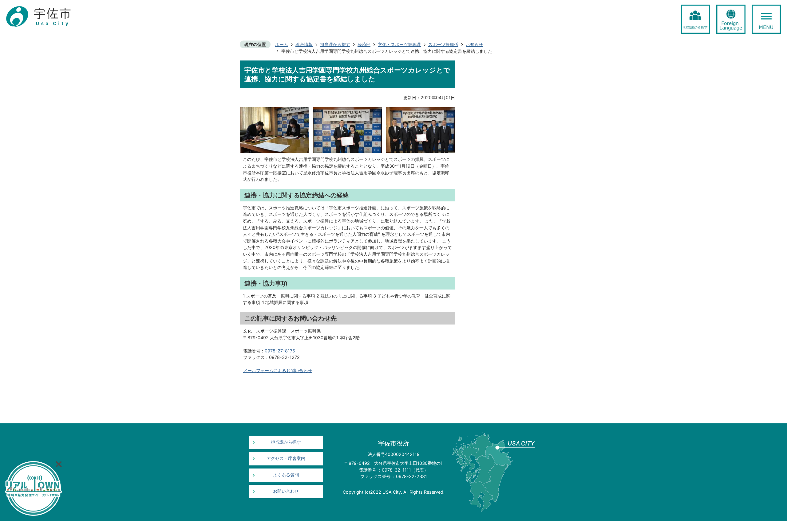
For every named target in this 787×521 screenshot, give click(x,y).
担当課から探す (335, 44)
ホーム (281, 44)
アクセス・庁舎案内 (286, 458)
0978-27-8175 (280, 350)
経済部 (364, 44)
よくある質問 (286, 474)
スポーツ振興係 (443, 44)
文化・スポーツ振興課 (399, 44)
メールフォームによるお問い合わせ (277, 370)
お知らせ (474, 44)
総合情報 (304, 44)
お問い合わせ (286, 491)
